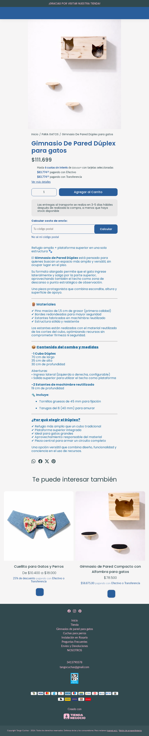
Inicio (74, 620)
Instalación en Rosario (75, 637)
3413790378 (74, 662)
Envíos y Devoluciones (74, 646)
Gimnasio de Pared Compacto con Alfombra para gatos (110, 569)
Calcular (106, 229)
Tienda (75, 625)
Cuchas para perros (74, 633)
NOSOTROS (74, 650)
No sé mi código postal (45, 237)
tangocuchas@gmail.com (74, 667)
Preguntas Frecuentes (74, 642)
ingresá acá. (112, 731)
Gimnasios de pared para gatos (74, 629)
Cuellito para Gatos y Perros (39, 566)
